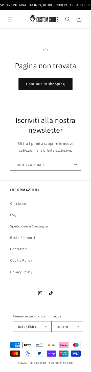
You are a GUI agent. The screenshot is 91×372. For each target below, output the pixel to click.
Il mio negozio (37, 362)
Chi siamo (18, 203)
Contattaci (18, 249)
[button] (10, 19)
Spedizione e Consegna (29, 226)
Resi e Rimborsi (22, 237)
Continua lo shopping (45, 83)
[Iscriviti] (75, 165)
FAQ (13, 215)
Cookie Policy (21, 260)
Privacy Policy (21, 272)
